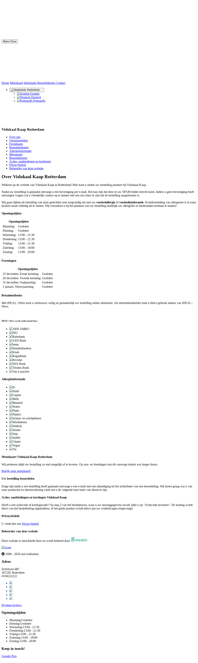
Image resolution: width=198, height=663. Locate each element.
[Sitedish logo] (6, 547)
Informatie (30, 83)
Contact (60, 83)
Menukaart (16, 83)
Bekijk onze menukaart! (16, 471)
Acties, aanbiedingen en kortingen (30, 161)
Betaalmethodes (19, 147)
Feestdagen (16, 144)
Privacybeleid (17, 165)
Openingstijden (18, 140)
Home (5, 83)
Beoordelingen (46, 83)
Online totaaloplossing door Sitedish (24, 659)
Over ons (14, 137)
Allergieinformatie (20, 151)
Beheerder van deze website (26, 168)
